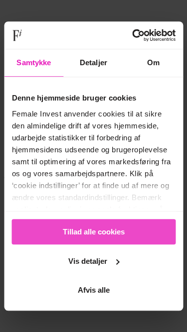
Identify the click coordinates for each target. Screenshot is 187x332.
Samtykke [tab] (33, 62)
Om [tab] (153, 62)
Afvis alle (94, 290)
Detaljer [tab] (93, 62)
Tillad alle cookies (94, 231)
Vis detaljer (87, 261)
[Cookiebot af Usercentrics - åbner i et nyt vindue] (133, 35)
